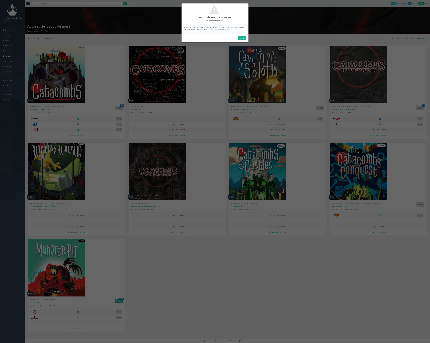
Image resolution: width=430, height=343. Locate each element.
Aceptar (242, 38)
